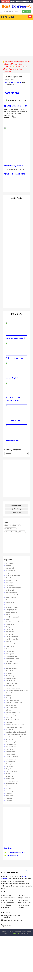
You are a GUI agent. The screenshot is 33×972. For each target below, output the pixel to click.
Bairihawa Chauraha (12, 700)
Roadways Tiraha (12, 683)
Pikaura (8, 695)
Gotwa (8, 788)
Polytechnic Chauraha (13, 688)
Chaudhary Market (12, 607)
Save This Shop (17, 512)
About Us (22, 895)
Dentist (22, 532)
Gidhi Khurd (10, 590)
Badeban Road (11, 678)
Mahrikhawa (10, 749)
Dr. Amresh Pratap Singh (14, 282)
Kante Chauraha (11, 783)
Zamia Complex (11, 597)
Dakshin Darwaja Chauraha (15, 622)
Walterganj (9, 776)
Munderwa (9, 786)
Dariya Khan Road (12, 756)
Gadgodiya (9, 627)
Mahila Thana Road (12, 617)
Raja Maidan (10, 602)
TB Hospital (10, 568)
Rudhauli (9, 798)
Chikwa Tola (10, 632)
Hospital (16, 525)
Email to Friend (17, 506)
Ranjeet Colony (11, 715)
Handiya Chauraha (12, 663)
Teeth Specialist (11, 532)
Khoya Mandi (10, 644)
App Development (8, 902)
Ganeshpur (9, 796)
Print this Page (17, 509)
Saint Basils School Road (14, 703)
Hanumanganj (10, 791)
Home (7, 82)
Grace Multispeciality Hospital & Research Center (16, 399)
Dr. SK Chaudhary (11, 242)
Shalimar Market (11, 705)
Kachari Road (10, 754)
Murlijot (8, 641)
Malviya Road (10, 651)
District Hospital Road (13, 737)
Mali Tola (9, 717)
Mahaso (8, 773)
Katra (8, 605)
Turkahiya (9, 729)
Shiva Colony (10, 578)
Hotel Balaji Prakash (12, 440)
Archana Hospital (12, 378)
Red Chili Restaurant (13, 420)
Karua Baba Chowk (12, 666)
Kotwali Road (10, 751)
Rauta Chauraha (11, 668)
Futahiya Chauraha (12, 656)
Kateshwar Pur (11, 759)
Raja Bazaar (10, 629)
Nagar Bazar (10, 778)
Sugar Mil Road (11, 769)
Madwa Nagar (10, 761)
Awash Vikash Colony (13, 595)
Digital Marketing (16, 1)
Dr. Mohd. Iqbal (11, 222)
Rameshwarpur (11, 600)
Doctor (8, 525)
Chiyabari (9, 673)
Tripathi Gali (10, 671)
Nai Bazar (9, 661)
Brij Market (9, 563)
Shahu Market (10, 680)
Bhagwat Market (11, 747)
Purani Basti (10, 739)
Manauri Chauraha (12, 781)
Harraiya (9, 800)
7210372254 (8, 925)
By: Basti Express (15, 933)
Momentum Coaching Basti (15, 338)
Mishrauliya (10, 685)
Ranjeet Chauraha (12, 636)
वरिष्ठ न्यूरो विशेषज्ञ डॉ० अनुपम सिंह (16, 262)
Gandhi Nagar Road (12, 658)
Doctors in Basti (16, 82)
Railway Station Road (13, 712)
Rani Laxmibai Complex (13, 587)
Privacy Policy (23, 900)
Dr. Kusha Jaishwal (12, 302)
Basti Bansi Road (11, 707)
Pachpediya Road (12, 609)
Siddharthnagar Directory (24, 906)
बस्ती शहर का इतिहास (13, 855)
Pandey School (11, 654)
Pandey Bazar (10, 764)
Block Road (9, 722)
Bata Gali (9, 693)
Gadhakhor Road (11, 580)
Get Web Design (8, 900)
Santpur (8, 614)
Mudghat (9, 565)
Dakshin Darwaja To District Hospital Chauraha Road (15, 726)
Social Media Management (6, 906)
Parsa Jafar (10, 698)
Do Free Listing (7, 895)
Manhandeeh (10, 570)
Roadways (9, 583)
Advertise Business (9, 898)
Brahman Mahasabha (13, 575)
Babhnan (9, 793)
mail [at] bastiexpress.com (13, 920)
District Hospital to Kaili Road (16, 734)
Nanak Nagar (10, 646)
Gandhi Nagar (10, 676)
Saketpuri (9, 766)
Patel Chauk (10, 585)
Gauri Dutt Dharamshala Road (16, 732)
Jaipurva (9, 710)
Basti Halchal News (25, 902)
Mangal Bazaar (11, 744)
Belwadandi (10, 624)
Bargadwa (9, 573)
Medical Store (10, 529)
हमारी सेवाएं (5, 1)
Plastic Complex (11, 771)
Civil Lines (9, 649)
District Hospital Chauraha (15, 720)
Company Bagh (11, 742)
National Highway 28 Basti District (17, 690)
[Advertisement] (16, 37)
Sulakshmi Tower (11, 592)
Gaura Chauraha (11, 612)
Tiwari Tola (9, 634)
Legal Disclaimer (24, 898)
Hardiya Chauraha (12, 639)
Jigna (7, 619)
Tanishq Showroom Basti (14, 358)
